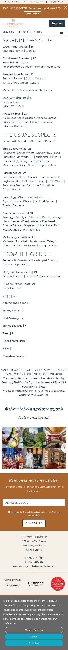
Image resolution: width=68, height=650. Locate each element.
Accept (34, 636)
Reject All (34, 643)
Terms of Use (28, 512)
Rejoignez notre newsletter (34, 480)
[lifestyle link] (12, 583)
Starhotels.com (37, 2)
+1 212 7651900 (34, 558)
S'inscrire (34, 523)
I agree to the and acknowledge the (35, 513)
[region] (61, 28)
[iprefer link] (36, 584)
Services (8, 32)
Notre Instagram (34, 417)
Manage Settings (34, 629)
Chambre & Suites (30, 32)
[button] (57, 23)
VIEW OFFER (32, 13)
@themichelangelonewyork (34, 409)
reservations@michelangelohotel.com (34, 566)
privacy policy (28, 605)
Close (65, 7)
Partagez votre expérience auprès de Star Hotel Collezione (34, 489)
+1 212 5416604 (34, 562)
